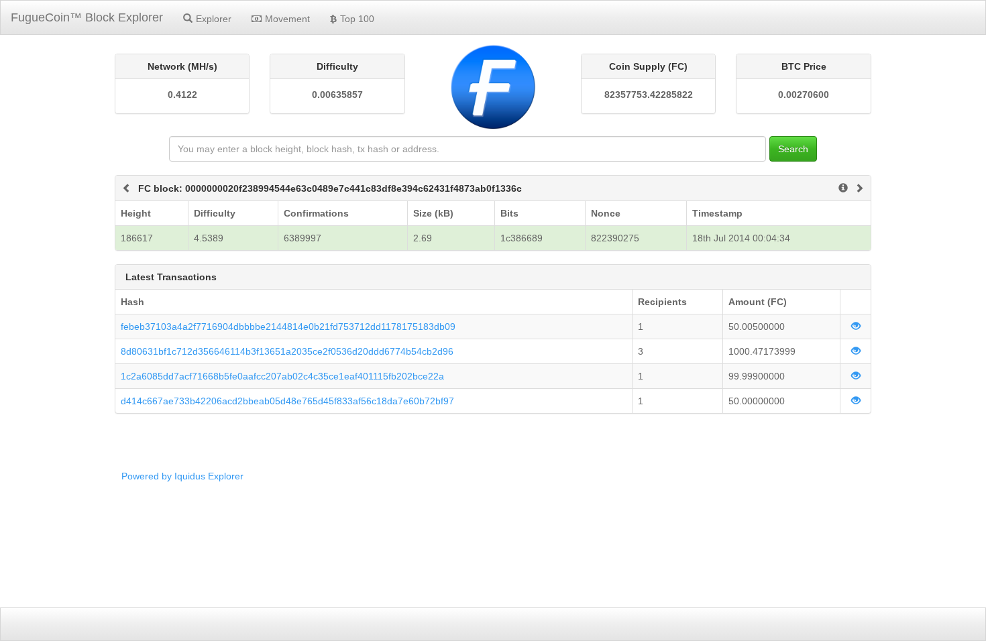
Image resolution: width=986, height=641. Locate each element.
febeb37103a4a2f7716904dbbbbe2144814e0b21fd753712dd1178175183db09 (288, 326)
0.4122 (182, 94)
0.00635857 (337, 94)
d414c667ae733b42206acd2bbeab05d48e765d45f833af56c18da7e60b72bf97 (287, 401)
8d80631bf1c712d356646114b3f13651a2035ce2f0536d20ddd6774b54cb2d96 (287, 351)
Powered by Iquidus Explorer (182, 476)
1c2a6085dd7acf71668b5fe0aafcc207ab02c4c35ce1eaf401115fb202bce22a (282, 376)
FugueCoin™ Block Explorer (87, 17)
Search (793, 148)
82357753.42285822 (648, 94)
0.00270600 (803, 94)
